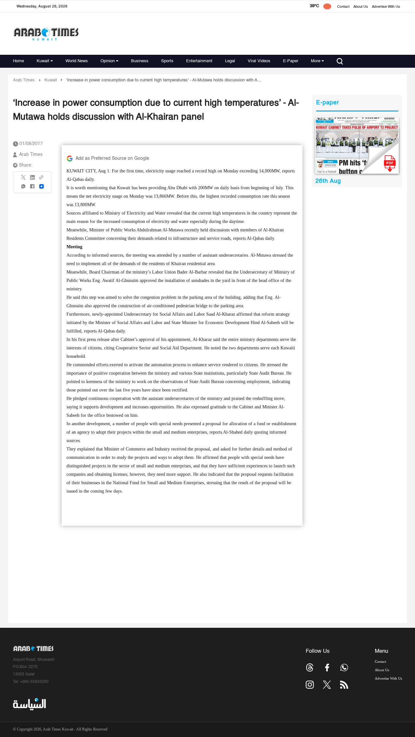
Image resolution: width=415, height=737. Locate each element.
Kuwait (43, 61)
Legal (230, 61)
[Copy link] (41, 179)
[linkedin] (32, 179)
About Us (360, 7)
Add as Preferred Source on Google (112, 158)
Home (18, 61)
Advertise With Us (386, 7)
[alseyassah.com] (29, 704)
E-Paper (290, 61)
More (315, 61)
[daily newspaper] (357, 146)
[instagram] (310, 685)
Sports (167, 61)
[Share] (41, 186)
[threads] (310, 667)
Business (139, 61)
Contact (343, 7)
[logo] (46, 34)
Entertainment (199, 61)
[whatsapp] (23, 188)
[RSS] (344, 685)
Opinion (108, 61)
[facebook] (32, 188)
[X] (23, 179)
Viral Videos (259, 61)
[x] (327, 685)
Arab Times (24, 80)
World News (76, 61)
